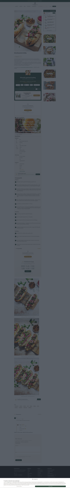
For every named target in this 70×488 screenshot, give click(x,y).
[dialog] (35, 483)
